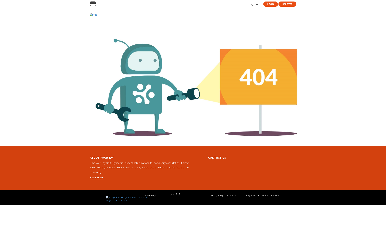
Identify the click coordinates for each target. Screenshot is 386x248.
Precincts (262, 18)
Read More (96, 177)
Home (252, 18)
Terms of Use (231, 195)
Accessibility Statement (249, 195)
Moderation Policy (270, 195)
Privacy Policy (217, 195)
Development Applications (283, 18)
